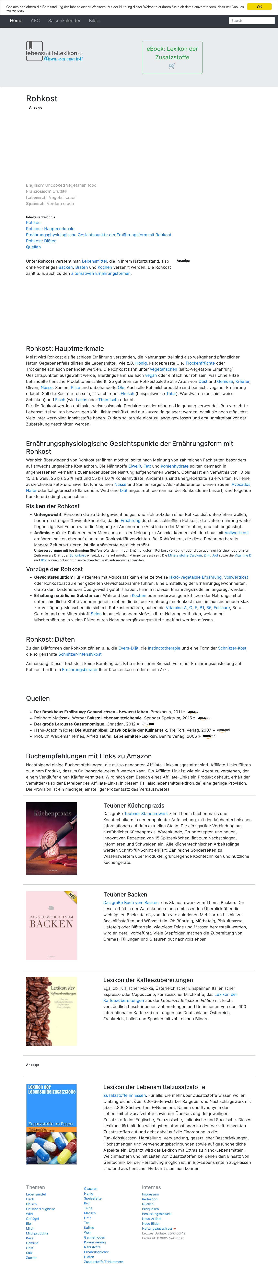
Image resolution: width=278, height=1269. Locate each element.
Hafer (31, 490)
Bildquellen (150, 1209)
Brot (87, 1203)
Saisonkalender (64, 20)
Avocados (241, 484)
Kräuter (242, 381)
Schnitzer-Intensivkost (80, 654)
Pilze (75, 387)
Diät (123, 490)
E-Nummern (114, 1262)
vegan (151, 375)
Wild (29, 1214)
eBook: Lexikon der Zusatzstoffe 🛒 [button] (172, 57)
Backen (66, 267)
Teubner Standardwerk (146, 813)
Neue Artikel (151, 1219)
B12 (43, 560)
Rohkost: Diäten (41, 240)
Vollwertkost (237, 532)
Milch (30, 1228)
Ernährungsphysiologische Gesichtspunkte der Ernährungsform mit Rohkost (98, 234)
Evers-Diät (128, 648)
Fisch (60, 399)
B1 (202, 607)
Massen (90, 1213)
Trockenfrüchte (200, 363)
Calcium (195, 555)
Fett (147, 466)
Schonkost (78, 555)
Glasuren (90, 1189)
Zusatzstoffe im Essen (124, 1095)
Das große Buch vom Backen (131, 902)
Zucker (31, 1258)
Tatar (171, 393)
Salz (29, 1253)
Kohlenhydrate (175, 466)
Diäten (89, 1257)
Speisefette (93, 1198)
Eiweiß (134, 466)
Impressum (150, 1194)
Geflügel (32, 1219)
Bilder (95, 20)
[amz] (194, 711)
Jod (215, 555)
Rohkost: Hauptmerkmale (50, 228)
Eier (29, 1223)
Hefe (87, 1218)
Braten (81, 267)
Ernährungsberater (80, 669)
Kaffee (89, 1228)
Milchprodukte (37, 1233)
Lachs (81, 399)
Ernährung (130, 520)
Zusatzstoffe (94, 1262)
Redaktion (150, 1199)
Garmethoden (94, 1237)
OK (259, 6)
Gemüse (225, 381)
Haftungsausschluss (157, 1228)
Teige (88, 1208)
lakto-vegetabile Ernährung (195, 577)
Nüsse (47, 387)
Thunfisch (107, 399)
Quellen (33, 247)
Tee (87, 1223)
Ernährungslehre (96, 1252)
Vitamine (241, 555)
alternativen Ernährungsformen (101, 273)
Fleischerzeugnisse (40, 1209)
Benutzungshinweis (156, 1214)
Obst (202, 381)
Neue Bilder (151, 1223)
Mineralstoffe (178, 555)
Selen (96, 613)
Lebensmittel (94, 261)
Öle (121, 387)
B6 (208, 607)
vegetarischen (163, 369)
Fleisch (127, 393)
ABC (35, 20)
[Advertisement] (141, 138)
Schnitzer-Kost (232, 648)
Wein (87, 1232)
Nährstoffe (92, 1247)
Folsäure (222, 607)
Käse (29, 1238)
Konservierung (95, 1242)
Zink (207, 555)
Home (17, 20)
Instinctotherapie (164, 648)
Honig (141, 363)
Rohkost (34, 222)
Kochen (105, 267)
